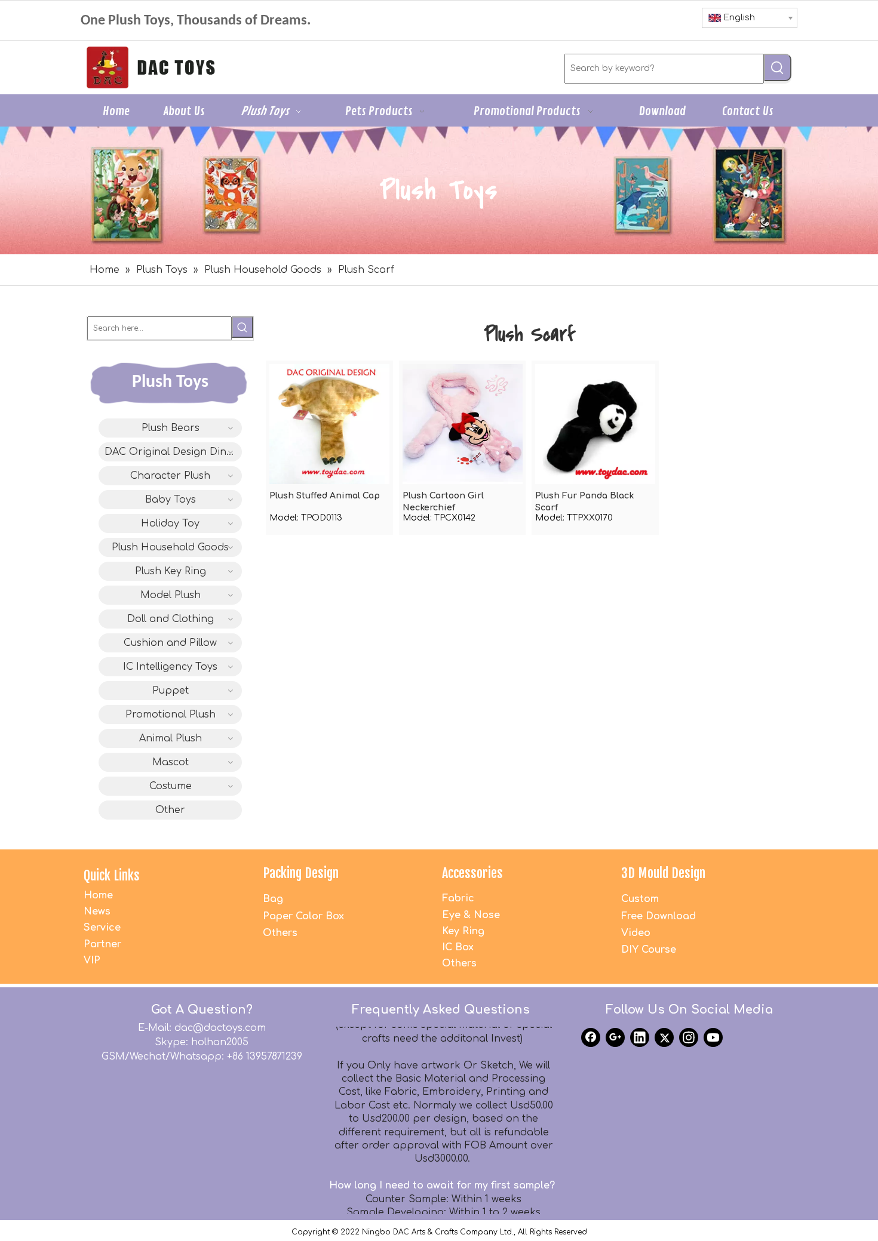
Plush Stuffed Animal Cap (324, 495)
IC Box (458, 947)
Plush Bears (170, 428)
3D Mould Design (663, 873)
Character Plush (170, 475)
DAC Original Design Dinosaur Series (173, 451)
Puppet (170, 690)
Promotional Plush (170, 714)
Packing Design (301, 873)
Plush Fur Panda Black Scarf (584, 501)
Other (170, 810)
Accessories (472, 873)
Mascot (170, 762)
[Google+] (615, 1037)
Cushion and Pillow (170, 643)
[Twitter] (664, 1037)
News (97, 911)
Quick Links (112, 875)
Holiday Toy (170, 523)
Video (635, 933)
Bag (273, 899)
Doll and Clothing (170, 619)
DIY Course (648, 949)
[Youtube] (713, 1037)
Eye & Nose (471, 915)
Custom (640, 899)
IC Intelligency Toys (170, 666)
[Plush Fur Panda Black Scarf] (595, 423)
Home (98, 895)
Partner (102, 944)
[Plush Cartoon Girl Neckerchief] (463, 423)
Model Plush (170, 595)
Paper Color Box (303, 916)
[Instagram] (688, 1037)
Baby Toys (170, 499)
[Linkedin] (639, 1037)
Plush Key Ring (170, 571)
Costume (170, 786)
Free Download (658, 916)
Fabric (458, 898)
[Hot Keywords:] (777, 67)
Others (280, 933)
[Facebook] (590, 1037)
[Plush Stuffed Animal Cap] (329, 423)
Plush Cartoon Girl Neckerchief (443, 501)
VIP (92, 960)
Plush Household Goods (170, 547)
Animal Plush (170, 738)
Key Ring (463, 931)
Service (102, 927)
